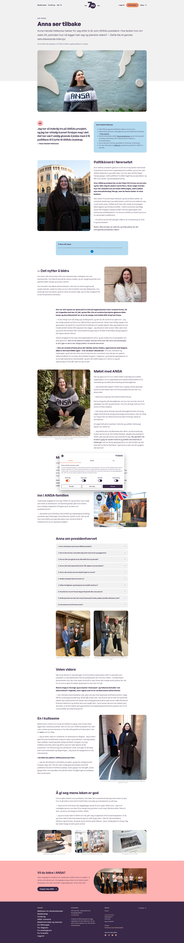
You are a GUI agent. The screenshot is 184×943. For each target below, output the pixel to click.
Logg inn (122, 5)
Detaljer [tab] (92, 460)
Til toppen (141, 908)
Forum (107, 910)
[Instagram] (109, 935)
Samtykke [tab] (70, 460)
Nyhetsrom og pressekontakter (114, 927)
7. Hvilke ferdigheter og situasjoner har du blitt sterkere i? (78, 585)
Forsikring (51, 5)
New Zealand (104, 134)
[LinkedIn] (116, 935)
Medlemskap (41, 5)
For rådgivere (42, 928)
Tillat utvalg (92, 486)
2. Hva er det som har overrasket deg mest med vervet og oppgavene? (82, 553)
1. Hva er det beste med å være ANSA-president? (75, 546)
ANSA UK (117, 145)
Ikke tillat (71, 486)
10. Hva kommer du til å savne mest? (70, 604)
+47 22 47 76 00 (109, 915)
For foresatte (42, 933)
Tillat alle (112, 486)
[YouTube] (112, 935)
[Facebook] (105, 935)
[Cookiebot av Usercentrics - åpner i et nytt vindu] (116, 456)
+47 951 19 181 (75, 915)
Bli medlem (132, 5)
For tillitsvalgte (43, 925)
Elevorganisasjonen (123, 136)
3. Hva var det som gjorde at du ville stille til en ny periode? (78, 559)
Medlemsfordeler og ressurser (49, 922)
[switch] (84, 480)
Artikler (43, 18)
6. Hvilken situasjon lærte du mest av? (71, 579)
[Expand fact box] (92, 251)
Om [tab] (113, 460)
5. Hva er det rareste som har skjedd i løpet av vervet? (76, 572)
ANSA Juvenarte (44, 919)
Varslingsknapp (75, 925)
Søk (58, 5)
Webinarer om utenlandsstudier (50, 911)
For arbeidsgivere (44, 930)
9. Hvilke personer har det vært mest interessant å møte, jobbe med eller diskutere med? (88, 598)
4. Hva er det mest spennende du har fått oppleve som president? (80, 566)
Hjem (38, 18)
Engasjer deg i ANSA (47, 889)
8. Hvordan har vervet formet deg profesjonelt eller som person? (80, 592)
